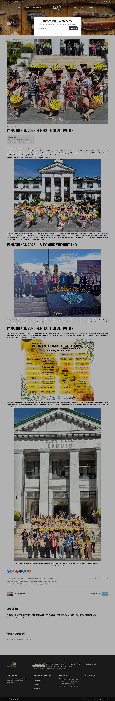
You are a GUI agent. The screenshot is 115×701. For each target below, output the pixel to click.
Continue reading (57, 33)
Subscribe (74, 28)
